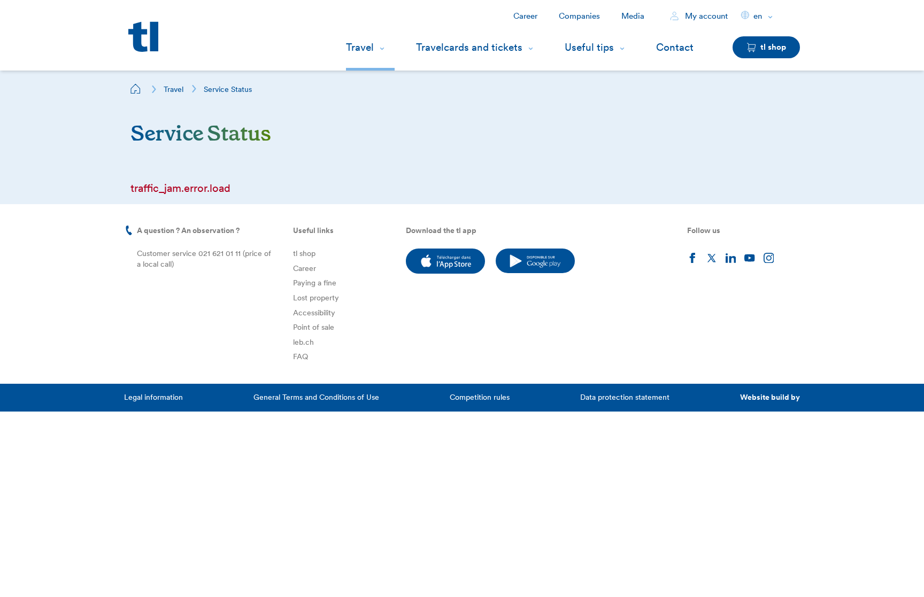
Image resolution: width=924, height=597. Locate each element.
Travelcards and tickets (469, 47)
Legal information (153, 397)
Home (135, 88)
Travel (360, 47)
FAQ (300, 356)
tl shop (304, 253)
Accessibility (314, 312)
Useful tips (589, 47)
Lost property (316, 297)
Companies (579, 16)
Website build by (770, 397)
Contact (675, 47)
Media (632, 16)
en (757, 16)
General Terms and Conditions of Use (316, 397)
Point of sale (313, 327)
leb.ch (303, 342)
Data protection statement (624, 397)
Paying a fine (314, 282)
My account (705, 16)
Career (525, 16)
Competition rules (480, 397)
